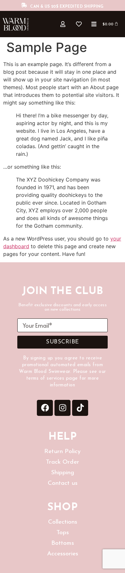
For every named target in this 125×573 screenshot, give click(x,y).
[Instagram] (62, 408)
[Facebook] (45, 408)
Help (62, 437)
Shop (62, 507)
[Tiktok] (80, 408)
